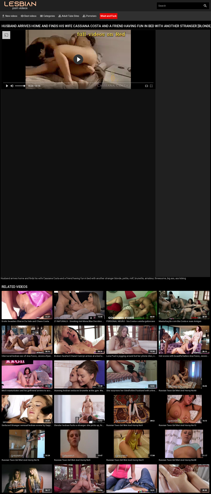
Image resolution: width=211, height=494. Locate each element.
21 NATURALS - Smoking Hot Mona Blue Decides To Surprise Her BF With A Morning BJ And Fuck (79, 321)
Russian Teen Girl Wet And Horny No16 (20, 460)
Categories (47, 16)
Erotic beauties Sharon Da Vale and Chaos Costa (25, 321)
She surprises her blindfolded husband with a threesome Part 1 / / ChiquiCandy (131, 390)
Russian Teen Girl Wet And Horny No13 (177, 425)
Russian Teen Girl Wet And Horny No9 (124, 425)
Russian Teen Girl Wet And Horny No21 (125, 460)
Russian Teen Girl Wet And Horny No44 (177, 390)
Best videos (28, 16)
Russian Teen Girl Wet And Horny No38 (177, 460)
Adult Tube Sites (68, 16)
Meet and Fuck (109, 16)
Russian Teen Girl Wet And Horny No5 (72, 460)
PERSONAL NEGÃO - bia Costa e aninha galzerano (130, 321)
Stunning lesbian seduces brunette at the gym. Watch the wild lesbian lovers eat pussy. (79, 390)
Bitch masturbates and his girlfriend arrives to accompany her (27, 390)
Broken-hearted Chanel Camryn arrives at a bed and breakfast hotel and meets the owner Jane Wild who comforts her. (79, 356)
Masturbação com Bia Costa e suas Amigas (180, 321)
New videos (9, 16)
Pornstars (89, 16)
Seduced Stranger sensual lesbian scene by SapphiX (27, 425)
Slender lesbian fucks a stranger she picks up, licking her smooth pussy (79, 425)
